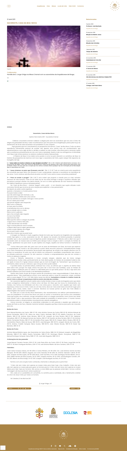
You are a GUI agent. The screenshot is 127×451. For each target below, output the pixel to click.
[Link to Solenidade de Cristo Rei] (103, 60)
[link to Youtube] (60, 446)
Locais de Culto (62, 6)
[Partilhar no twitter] (20, 388)
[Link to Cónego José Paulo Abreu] (103, 86)
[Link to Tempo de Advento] (103, 52)
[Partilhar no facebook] (18, 388)
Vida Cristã (72, 6)
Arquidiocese (41, 6)
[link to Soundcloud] (69, 446)
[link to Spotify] (75, 446)
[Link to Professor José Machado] (103, 26)
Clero (48, 6)
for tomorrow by (93, 449)
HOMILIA (9, 127)
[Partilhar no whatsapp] (23, 388)
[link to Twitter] (64, 446)
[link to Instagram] (55, 446)
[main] (63, 197)
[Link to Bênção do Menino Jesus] (103, 35)
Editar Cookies (82, 449)
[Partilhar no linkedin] (25, 388)
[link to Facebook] (51, 446)
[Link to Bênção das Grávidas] (103, 43)
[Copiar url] (28, 388)
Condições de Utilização (72, 449)
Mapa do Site (61, 449)
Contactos (80, 6)
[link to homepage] (114, 6)
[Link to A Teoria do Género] (103, 69)
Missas (54, 6)
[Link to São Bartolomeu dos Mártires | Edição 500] (103, 77)
